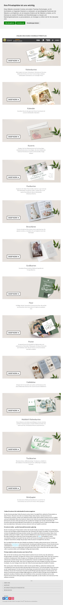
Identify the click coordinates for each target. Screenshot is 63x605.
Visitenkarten (15, 544)
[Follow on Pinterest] (9, 598)
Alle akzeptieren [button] (9, 23)
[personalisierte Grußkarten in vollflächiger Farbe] (31, 261)
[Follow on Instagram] (12, 598)
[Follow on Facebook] (3, 598)
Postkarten (15, 545)
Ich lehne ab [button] (20, 23)
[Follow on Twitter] (6, 598)
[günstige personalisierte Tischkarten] (31, 454)
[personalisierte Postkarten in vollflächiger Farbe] (31, 182)
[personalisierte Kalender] (31, 104)
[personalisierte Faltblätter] (31, 378)
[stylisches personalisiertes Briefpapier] (31, 493)
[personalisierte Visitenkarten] (31, 65)
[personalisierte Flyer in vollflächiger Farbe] (31, 298)
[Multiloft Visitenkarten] (31, 415)
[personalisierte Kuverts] (31, 141)
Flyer (40, 536)
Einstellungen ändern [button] (33, 23)
